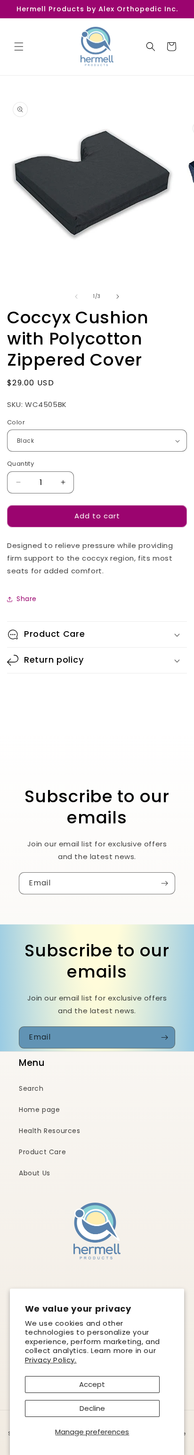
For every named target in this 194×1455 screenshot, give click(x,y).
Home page (39, 1109)
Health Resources (50, 1130)
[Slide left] (76, 296)
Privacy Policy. (51, 1360)
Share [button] (26, 598)
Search (31, 1088)
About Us (34, 1173)
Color (16, 422)
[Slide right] (117, 296)
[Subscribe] (164, 883)
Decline (92, 1408)
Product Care (42, 1152)
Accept (92, 1384)
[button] (18, 46)
